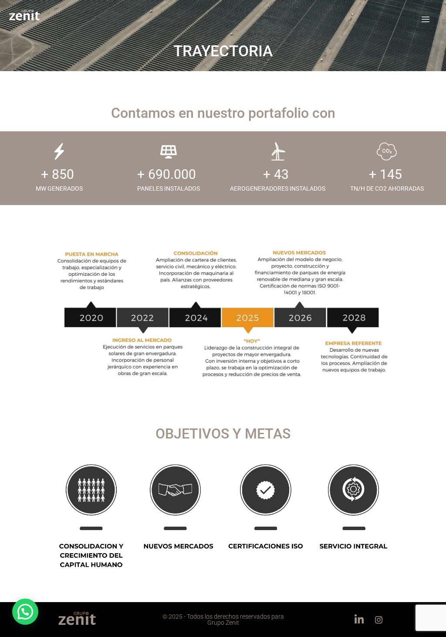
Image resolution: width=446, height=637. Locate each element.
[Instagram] (378, 619)
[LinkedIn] (358, 619)
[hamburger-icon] (425, 20)
